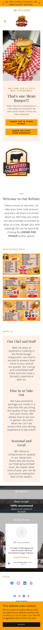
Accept (21, 624)
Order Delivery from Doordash (21, 132)
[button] (5, 21)
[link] (21, 21)
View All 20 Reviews (21, 519)
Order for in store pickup (21, 122)
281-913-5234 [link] (21, 10)
